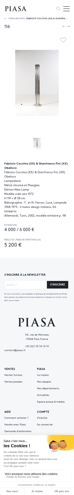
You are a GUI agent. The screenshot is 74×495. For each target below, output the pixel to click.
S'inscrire (42, 417)
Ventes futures (13, 375)
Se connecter (45, 424)
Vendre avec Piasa (15, 424)
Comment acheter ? (16, 417)
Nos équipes (44, 381)
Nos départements (48, 388)
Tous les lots (16, 18)
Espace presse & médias (51, 401)
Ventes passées (13, 381)
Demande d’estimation (17, 431)
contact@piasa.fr (15, 350)
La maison (43, 375)
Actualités (43, 395)
